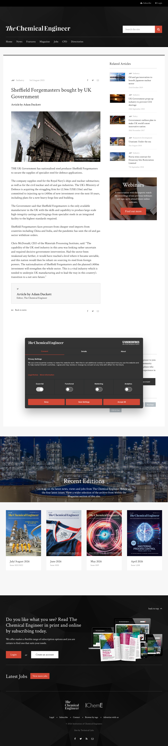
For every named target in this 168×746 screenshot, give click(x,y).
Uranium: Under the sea (140, 141)
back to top (153, 608)
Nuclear (150, 404)
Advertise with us (111, 717)
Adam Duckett (41, 294)
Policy (135, 116)
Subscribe (147, 3)
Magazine (45, 41)
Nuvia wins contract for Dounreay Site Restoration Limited (141, 160)
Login (159, 3)
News (19, 41)
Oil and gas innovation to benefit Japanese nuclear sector (140, 80)
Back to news (21, 310)
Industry (20, 80)
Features (31, 41)
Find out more (133, 211)
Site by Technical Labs (84, 730)
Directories (77, 41)
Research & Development (142, 138)
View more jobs (40, 676)
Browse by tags (91, 717)
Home (9, 41)
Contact (76, 717)
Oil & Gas (116, 410)
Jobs (56, 41)
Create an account (45, 654)
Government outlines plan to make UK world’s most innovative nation (142, 123)
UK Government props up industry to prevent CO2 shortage (141, 102)
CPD (64, 41)
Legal (51, 717)
